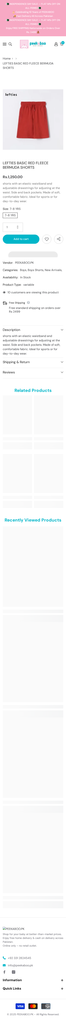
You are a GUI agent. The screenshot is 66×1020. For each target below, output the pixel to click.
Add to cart (21, 239)
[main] (33, 484)
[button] (33, 253)
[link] (17, 438)
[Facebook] (4, 972)
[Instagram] (13, 972)
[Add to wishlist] (46, 239)
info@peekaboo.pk (20, 965)
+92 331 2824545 (19, 958)
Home (7, 58)
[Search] (10, 44)
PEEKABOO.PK (24, 263)
